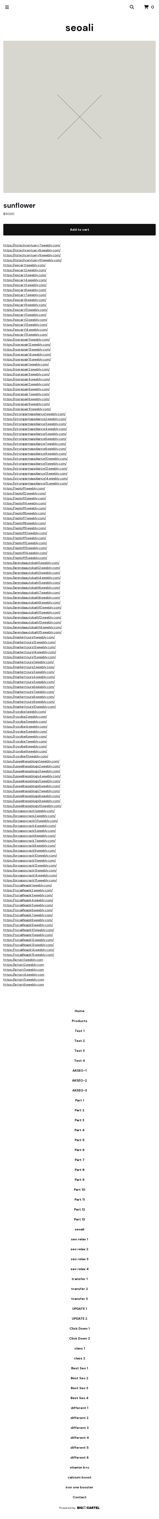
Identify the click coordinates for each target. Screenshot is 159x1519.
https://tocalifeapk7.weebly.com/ (28, 915)
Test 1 (79, 1031)
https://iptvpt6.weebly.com (23, 984)
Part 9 (79, 1179)
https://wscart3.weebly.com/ (24, 275)
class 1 (79, 1348)
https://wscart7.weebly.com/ (24, 295)
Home (79, 1011)
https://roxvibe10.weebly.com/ (25, 756)
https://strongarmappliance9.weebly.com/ (35, 453)
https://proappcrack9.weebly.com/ (29, 850)
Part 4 (79, 1130)
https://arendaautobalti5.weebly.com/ (31, 582)
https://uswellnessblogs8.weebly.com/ (31, 796)
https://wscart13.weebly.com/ (25, 324)
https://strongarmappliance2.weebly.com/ (34, 419)
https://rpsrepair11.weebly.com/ (26, 339)
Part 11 (80, 1199)
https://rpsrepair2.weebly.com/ (26, 369)
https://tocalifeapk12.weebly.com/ (28, 940)
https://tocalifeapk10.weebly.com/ (28, 930)
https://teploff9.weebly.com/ (24, 528)
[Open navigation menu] (7, 7)
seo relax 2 (79, 1249)
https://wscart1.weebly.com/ (24, 265)
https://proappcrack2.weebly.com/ (29, 816)
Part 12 (79, 1209)
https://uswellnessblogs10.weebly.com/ (32, 806)
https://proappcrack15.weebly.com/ (30, 880)
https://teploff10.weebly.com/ (25, 533)
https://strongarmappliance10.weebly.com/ (35, 458)
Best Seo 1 (79, 1368)
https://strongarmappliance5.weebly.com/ (35, 434)
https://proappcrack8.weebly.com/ (29, 845)
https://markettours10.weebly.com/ (29, 707)
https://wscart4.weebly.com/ (25, 280)
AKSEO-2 (79, 1080)
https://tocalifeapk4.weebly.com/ (28, 900)
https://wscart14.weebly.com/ (25, 329)
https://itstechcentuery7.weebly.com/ (31, 245)
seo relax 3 (79, 1259)
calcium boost (80, 1477)
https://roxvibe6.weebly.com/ (25, 736)
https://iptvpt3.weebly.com (23, 969)
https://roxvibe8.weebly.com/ (25, 746)
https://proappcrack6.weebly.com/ (29, 836)
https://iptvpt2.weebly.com (23, 965)
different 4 (79, 1437)
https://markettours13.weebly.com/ (29, 647)
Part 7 (79, 1160)
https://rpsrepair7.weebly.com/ (26, 394)
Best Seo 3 (79, 1388)
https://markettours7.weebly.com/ (28, 692)
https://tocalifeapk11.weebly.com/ (28, 935)
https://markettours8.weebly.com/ (29, 697)
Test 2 (79, 1041)
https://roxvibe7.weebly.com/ (25, 741)
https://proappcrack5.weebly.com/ (29, 831)
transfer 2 (79, 1289)
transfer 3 (79, 1299)
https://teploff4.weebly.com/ (24, 503)
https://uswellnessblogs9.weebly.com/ (31, 801)
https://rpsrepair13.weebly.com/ (27, 349)
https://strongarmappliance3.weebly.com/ (34, 424)
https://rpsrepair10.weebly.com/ (27, 409)
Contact (80, 1497)
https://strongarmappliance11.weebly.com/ (35, 463)
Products (79, 1021)
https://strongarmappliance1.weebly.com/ (34, 414)
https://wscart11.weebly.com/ (25, 315)
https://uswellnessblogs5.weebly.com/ (31, 781)
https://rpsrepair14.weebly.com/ (27, 354)
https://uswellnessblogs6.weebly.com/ (31, 786)
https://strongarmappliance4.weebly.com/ (35, 429)
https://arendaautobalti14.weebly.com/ (32, 627)
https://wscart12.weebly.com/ (25, 320)
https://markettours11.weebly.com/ (29, 637)
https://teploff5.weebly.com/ (24, 508)
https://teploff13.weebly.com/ (25, 548)
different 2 (79, 1418)
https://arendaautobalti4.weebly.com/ (32, 578)
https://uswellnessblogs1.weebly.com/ (31, 761)
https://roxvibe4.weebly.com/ (25, 726)
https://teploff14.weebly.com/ (25, 553)
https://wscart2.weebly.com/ (24, 270)
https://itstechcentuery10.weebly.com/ (32, 260)
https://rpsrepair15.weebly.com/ (27, 359)
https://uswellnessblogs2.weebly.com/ (31, 766)
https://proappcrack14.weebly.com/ (30, 875)
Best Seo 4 (79, 1398)
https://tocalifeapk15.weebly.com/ (28, 955)
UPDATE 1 (79, 1308)
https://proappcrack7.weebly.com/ (29, 840)
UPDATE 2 (79, 1318)
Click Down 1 (80, 1328)
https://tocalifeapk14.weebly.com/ (28, 950)
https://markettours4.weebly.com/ (29, 677)
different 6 (79, 1457)
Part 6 (79, 1150)
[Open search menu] (132, 7)
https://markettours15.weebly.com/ (29, 657)
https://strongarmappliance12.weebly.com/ (35, 468)
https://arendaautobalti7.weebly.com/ (31, 592)
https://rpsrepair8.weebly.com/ (26, 399)
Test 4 (79, 1060)
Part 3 (79, 1120)
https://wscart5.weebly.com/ (25, 285)
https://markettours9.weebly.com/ (29, 702)
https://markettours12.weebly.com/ (29, 642)
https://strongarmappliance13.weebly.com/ (35, 473)
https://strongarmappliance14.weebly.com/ (35, 478)
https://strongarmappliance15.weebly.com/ (35, 483)
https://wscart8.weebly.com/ (24, 300)
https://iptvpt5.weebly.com (23, 979)
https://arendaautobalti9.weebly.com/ (31, 602)
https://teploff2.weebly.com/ (24, 493)
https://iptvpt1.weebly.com (23, 960)
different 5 (79, 1447)
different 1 (79, 1408)
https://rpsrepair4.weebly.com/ (26, 379)
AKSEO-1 (79, 1070)
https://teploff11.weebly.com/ (24, 538)
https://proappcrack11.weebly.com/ (29, 860)
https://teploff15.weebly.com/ (25, 558)
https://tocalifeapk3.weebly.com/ (28, 895)
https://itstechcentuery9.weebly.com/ (32, 255)
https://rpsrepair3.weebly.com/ (26, 374)
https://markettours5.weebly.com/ (29, 682)
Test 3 (79, 1050)
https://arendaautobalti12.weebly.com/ (32, 617)
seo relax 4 (80, 1269)
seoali (79, 27)
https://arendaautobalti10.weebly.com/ (32, 607)
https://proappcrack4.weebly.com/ (29, 826)
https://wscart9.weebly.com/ (25, 305)
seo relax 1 (79, 1239)
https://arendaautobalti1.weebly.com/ (31, 563)
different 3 (80, 1428)
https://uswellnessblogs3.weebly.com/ (31, 771)
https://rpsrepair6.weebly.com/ (26, 389)
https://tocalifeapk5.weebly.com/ (28, 905)
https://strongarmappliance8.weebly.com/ (34, 449)
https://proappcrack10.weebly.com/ (30, 855)
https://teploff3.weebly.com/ (24, 498)
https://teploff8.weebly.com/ (24, 523)
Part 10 (79, 1189)
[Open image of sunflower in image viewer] (79, 117)
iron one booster (79, 1487)
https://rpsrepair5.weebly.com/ (26, 384)
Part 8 (79, 1170)
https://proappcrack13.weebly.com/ (30, 870)
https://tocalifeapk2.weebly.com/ (28, 890)
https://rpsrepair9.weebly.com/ (26, 404)
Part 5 (79, 1140)
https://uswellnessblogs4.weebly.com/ (32, 776)
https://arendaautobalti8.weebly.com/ (31, 597)
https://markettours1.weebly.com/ (28, 662)
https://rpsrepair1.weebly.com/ (26, 364)
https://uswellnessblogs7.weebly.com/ (31, 791)
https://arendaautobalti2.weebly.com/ (31, 568)
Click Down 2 (79, 1338)
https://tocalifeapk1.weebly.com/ (27, 885)
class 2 (79, 1358)
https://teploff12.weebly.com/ (25, 543)
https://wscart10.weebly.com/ (25, 310)
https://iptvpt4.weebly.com (23, 974)
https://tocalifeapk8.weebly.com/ (28, 920)
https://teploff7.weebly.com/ (24, 518)
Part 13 (79, 1219)
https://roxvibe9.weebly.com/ (25, 751)
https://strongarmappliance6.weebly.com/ (34, 439)
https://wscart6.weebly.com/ (24, 290)
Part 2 (79, 1110)
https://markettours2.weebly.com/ (29, 667)
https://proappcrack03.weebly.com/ (30, 821)
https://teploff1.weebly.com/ (24, 488)
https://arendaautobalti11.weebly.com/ (31, 612)
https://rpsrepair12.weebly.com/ (27, 344)
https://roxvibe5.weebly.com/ (25, 731)
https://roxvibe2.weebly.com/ (25, 716)
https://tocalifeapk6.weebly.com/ (28, 910)
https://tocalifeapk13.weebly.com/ (28, 945)
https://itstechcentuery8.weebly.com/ (31, 250)
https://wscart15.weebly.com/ (25, 334)
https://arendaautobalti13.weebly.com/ (32, 622)
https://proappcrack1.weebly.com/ (29, 811)
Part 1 (79, 1100)
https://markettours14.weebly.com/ (29, 652)
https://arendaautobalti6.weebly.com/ (31, 587)
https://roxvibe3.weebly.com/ (25, 721)
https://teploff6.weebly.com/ (24, 513)
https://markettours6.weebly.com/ (29, 687)
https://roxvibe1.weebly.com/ (24, 711)
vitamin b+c (79, 1467)
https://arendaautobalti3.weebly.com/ (31, 573)
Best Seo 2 (79, 1378)
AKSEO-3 (79, 1090)
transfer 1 (80, 1279)
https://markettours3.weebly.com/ (29, 672)
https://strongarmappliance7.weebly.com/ (34, 444)
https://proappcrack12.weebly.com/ (30, 865)
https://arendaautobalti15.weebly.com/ (32, 632)
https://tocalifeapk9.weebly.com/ (28, 925)
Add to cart (79, 229)
